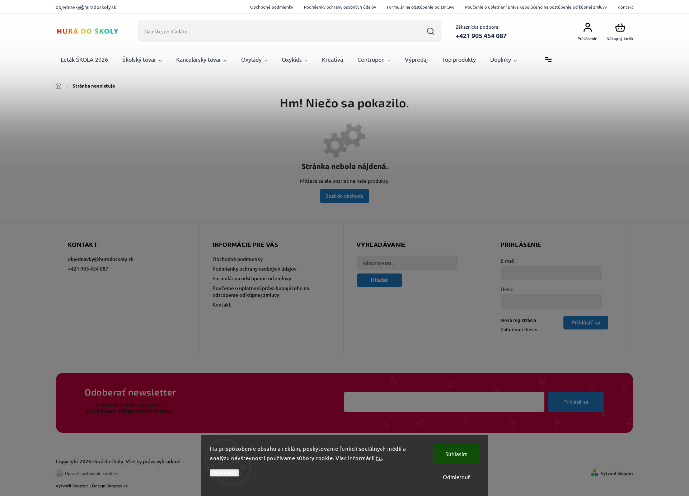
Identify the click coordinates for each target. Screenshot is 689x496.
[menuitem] (84, 59)
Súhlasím (456, 453)
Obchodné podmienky (271, 7)
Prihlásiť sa (576, 402)
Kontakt (625, 7)
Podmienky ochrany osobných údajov (340, 7)
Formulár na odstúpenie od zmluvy (420, 7)
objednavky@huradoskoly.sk (100, 259)
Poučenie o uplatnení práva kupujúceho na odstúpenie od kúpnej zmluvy (536, 7)
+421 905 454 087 (88, 268)
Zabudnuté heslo (519, 329)
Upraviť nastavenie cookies (91, 474)
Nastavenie (224, 473)
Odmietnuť (456, 476)
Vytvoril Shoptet (617, 473)
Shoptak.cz (117, 485)
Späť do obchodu (344, 195)
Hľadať (430, 31)
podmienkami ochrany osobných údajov (130, 411)
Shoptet (80, 485)
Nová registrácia (518, 320)
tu (379, 457)
